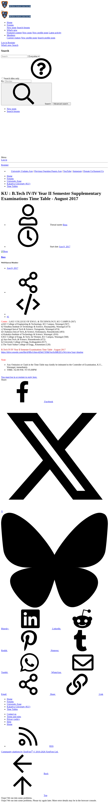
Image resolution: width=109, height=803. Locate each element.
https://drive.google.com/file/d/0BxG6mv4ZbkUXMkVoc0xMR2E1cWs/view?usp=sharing (42, 352)
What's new (12, 30)
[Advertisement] (54, 135)
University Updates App (22, 171)
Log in (4, 160)
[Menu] (2, 10)
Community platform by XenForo (29, 751)
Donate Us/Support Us (93, 171)
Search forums (23, 27)
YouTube (67, 171)
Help (9, 722)
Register (5, 165)
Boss (65, 225)
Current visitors (14, 38)
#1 (8, 316)
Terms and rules (14, 716)
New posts (11, 27)
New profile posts (40, 33)
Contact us (11, 714)
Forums (10, 25)
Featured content (14, 33)
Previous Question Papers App (48, 171)
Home (9, 22)
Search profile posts (46, 38)
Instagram (77, 171)
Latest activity (55, 33)
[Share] (28, 292)
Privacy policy (13, 719)
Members (11, 35)
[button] (41, 78)
